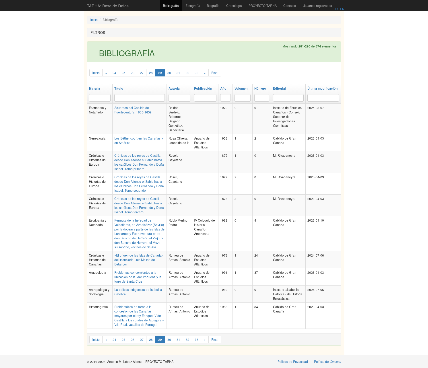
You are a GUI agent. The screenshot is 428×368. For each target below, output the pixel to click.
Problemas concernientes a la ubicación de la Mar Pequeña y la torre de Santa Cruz (137, 277)
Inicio (94, 19)
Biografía (213, 5)
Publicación (203, 88)
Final (214, 72)
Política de (327, 361)
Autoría (174, 88)
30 (169, 72)
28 (151, 72)
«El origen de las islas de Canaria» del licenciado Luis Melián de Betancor (138, 259)
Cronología (234, 5)
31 (178, 72)
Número (260, 88)
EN (341, 9)
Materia (94, 88)
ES (337, 9)
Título (118, 88)
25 (123, 72)
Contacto (289, 5)
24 (114, 72)
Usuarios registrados (317, 5)
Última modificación (322, 88)
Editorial (279, 88)
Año (223, 88)
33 (196, 72)
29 (160, 72)
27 (142, 72)
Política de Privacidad (293, 361)
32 (187, 72)
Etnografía (192, 5)
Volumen (241, 88)
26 (132, 72)
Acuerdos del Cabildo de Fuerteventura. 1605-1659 (133, 109)
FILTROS (98, 32)
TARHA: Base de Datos (108, 5)
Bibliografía (171, 5)
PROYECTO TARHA (263, 5)
